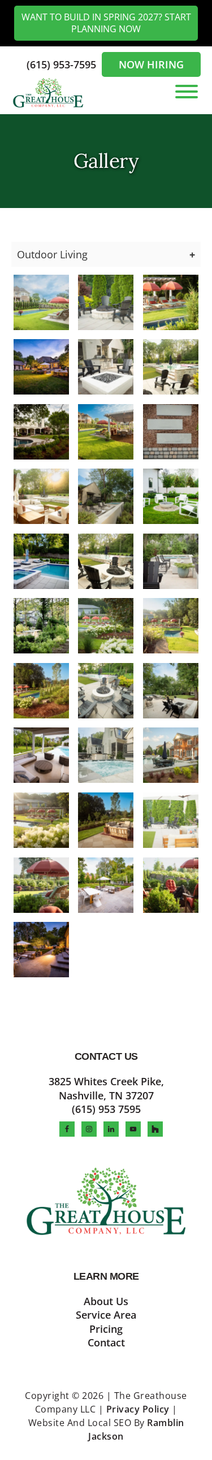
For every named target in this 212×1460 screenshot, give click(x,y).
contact (106, 1342)
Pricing (106, 1329)
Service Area (106, 1315)
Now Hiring (151, 64)
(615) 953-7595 (63, 64)
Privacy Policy (138, 1409)
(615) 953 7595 (106, 1109)
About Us (106, 1301)
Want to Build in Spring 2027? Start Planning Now (106, 23)
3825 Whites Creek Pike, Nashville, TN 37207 (106, 1088)
